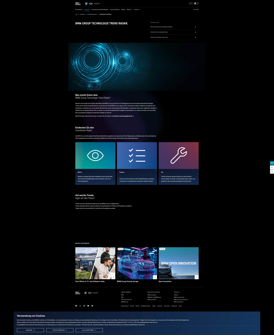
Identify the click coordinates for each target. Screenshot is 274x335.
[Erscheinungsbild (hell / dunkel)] (196, 3)
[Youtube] (88, 306)
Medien (129, 9)
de (190, 3)
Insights (123, 9)
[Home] (76, 14)
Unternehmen (79, 9)
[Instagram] (84, 306)
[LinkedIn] (92, 306)
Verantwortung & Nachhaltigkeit (99, 9)
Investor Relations (114, 9)
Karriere (136, 9)
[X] (80, 306)
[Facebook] (76, 306)
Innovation (87, 9)
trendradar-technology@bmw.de (122, 116)
